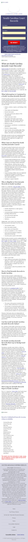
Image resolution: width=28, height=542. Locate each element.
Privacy (14, 518)
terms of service (22, 500)
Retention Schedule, (11, 403)
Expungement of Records (19, 382)
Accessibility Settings (10, 534)
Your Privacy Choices (14, 512)
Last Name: (5, 30)
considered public (14, 288)
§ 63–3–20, (21, 84)
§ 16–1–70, (19, 373)
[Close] (25, 2)
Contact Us (14, 530)
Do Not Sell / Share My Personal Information (14, 515)
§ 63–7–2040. (13, 241)
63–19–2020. (13, 91)
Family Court (6, 74)
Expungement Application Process (10, 380)
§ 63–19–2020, (17, 186)
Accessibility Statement (14, 524)
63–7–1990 (4, 91)
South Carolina (5, 68)
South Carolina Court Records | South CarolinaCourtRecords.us (14, 9)
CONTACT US (10, 14)
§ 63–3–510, (15, 391)
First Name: (5, 25)
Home (20, 14)
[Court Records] (2, 54)
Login (16, 14)
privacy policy (8, 501)
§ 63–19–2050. (20, 368)
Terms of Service (9, 51)
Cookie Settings (20, 534)
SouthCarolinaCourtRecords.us (10, 46)
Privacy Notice (18, 51)
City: (3, 35)
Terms (14, 521)
